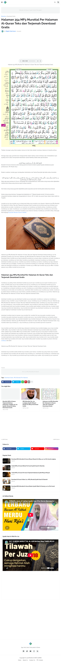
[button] (2, 2)
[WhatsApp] (22, 381)
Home (19, 660)
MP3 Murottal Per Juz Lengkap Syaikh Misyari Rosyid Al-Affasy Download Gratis (30, 404)
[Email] (28, 381)
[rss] (37, 651)
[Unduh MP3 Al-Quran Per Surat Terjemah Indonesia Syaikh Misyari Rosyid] (6, 474)
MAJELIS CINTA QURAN (35, 657)
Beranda (3, 16)
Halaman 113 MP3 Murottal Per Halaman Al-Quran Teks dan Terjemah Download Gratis (50, 404)
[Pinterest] (25, 381)
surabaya (3, 340)
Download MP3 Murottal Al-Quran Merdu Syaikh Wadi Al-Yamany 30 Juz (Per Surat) (33, 486)
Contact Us (32, 660)
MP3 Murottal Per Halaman (21, 377)
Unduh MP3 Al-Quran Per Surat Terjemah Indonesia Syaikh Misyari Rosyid (30, 472)
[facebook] (23, 651)
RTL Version (40, 660)
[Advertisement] (30, 45)
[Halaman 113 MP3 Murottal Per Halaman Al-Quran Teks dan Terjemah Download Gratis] (50, 394)
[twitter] (27, 651)
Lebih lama (56, 439)
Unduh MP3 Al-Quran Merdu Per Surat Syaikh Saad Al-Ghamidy (27, 466)
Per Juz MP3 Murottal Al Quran (30, 371)
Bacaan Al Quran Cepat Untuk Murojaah (30, 10)
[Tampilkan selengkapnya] (32, 381)
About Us (25, 660)
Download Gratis (11, 16)
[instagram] (34, 651)
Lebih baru (5, 439)
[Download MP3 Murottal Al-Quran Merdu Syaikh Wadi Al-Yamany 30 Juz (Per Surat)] (6, 488)
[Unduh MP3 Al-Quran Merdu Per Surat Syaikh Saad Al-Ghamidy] (6, 467)
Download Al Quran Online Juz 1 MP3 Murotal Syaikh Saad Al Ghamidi (29, 479)
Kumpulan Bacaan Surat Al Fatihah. (17, 212)
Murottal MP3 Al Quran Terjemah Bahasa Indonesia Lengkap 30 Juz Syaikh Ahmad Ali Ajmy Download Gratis (10, 404)
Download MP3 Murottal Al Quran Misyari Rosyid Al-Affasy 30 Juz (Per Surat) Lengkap (33, 459)
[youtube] (30, 651)
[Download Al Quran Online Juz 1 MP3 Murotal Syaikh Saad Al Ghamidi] (6, 481)
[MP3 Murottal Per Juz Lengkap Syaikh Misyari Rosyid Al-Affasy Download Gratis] (30, 394)
